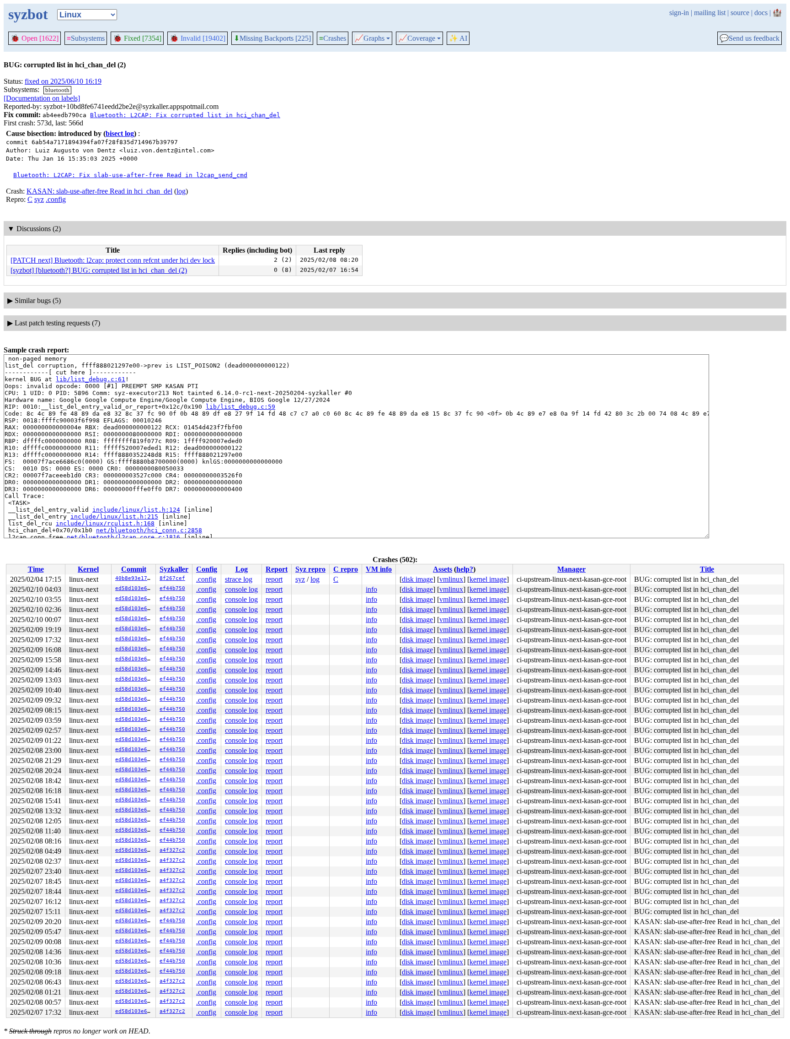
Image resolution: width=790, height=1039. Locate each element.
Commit (133, 569)
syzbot (28, 14)
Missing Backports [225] (272, 38)
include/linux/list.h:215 (114, 516)
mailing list (710, 12)
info (371, 589)
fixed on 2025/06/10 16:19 (63, 81)
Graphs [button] (369, 38)
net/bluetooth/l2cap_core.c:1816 (123, 537)
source (740, 12)
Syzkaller (174, 569)
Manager (571, 569)
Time (36, 569)
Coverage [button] (416, 38)
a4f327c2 (172, 850)
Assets (442, 569)
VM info (379, 569)
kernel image (488, 579)
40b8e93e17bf (134, 578)
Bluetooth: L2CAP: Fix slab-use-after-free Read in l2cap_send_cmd (130, 175)
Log (241, 569)
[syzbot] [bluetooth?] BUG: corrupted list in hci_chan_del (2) (99, 270)
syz (39, 199)
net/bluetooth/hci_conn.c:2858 (149, 530)
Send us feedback (749, 38)
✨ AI (458, 38)
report (274, 579)
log (181, 191)
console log (241, 589)
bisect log (120, 133)
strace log (238, 579)
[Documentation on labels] (42, 98)
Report (277, 569)
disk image (417, 579)
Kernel (88, 569)
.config (56, 199)
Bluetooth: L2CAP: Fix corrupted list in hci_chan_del (185, 115)
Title (707, 569)
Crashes (332, 38)
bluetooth (57, 90)
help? (464, 569)
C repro (345, 569)
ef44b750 (172, 588)
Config (206, 569)
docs (761, 12)
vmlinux (451, 579)
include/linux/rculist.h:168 (105, 523)
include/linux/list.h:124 (136, 509)
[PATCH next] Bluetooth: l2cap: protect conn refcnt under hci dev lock (113, 260)
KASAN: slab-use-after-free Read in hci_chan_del (99, 191)
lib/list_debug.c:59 (240, 406)
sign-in (679, 12)
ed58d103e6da (134, 588)
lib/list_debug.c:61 (90, 379)
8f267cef (172, 578)
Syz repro (310, 569)
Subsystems (86, 38)
